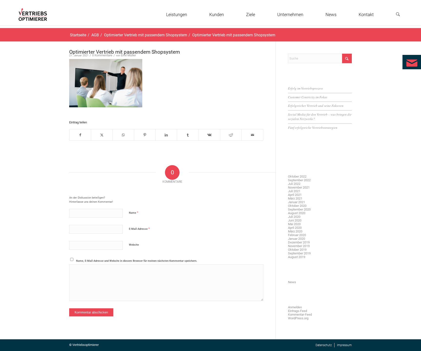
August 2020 (296, 213)
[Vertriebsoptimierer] (33, 14)
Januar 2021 (296, 202)
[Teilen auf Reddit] (230, 134)
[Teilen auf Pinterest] (144, 134)
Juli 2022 (294, 184)
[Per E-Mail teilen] (252, 134)
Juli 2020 (294, 217)
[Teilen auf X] (101, 134)
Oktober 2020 (297, 206)
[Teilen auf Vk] (209, 134)
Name (133, 212)
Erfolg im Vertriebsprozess (305, 88)
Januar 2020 (296, 239)
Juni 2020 (294, 220)
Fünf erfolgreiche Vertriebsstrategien (312, 127)
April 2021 (295, 195)
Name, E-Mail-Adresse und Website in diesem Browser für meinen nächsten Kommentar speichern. (136, 260)
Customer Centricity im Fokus (307, 97)
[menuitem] (184, 15)
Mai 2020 (294, 224)
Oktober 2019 (297, 249)
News (292, 282)
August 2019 (296, 257)
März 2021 (295, 198)
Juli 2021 (294, 191)
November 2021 (299, 187)
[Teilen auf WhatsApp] (123, 134)
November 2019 (299, 246)
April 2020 (295, 228)
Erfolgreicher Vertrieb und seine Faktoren (316, 105)
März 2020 (295, 231)
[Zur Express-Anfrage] (411, 62)
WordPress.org (298, 318)
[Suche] (398, 15)
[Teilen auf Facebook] (80, 134)
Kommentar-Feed (300, 314)
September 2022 (299, 180)
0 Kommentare (102, 55)
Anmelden (295, 307)
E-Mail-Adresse (139, 229)
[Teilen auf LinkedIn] (166, 134)
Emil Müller (128, 55)
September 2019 (299, 253)
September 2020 (299, 209)
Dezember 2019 (299, 242)
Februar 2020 (297, 235)
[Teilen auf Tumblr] (187, 134)
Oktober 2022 (297, 176)
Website (134, 244)
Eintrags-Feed (297, 311)
